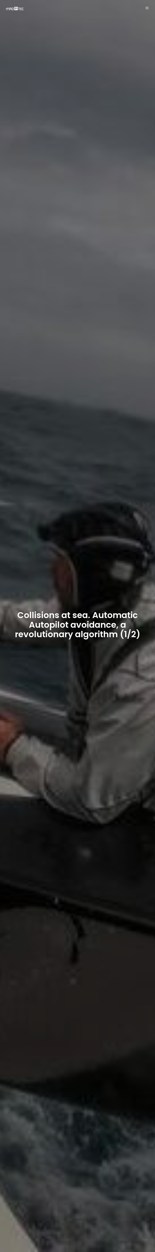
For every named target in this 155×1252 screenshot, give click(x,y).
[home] (15, 8)
